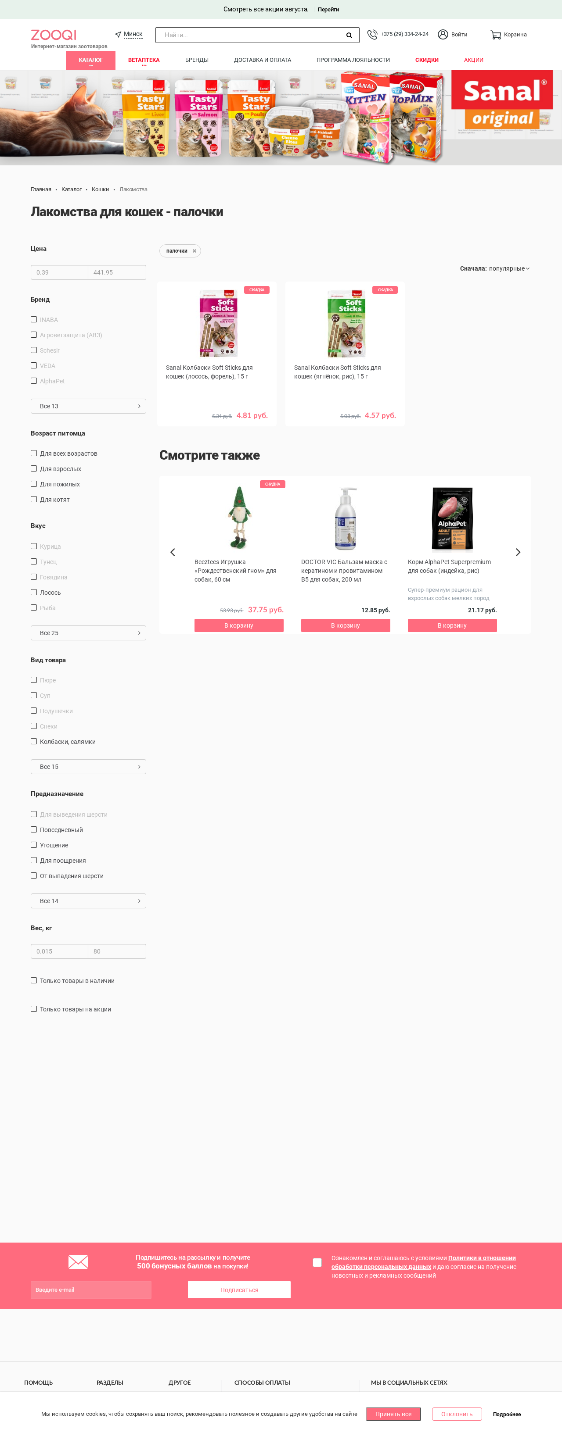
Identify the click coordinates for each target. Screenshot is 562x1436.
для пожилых (60, 484)
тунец (48, 561)
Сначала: (473, 268)
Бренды (197, 60)
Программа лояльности (353, 60)
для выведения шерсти (74, 814)
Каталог (91, 60)
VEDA (47, 365)
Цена (39, 249)
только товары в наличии (77, 980)
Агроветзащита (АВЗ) (71, 335)
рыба (48, 607)
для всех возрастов (68, 453)
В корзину (216, 437)
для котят (55, 499)
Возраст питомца (58, 433)
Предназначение (57, 794)
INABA (49, 319)
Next (520, 562)
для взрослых (60, 468)
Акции (473, 60)
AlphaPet (52, 381)
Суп (45, 695)
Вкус (38, 526)
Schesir (50, 350)
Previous (177, 567)
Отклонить (457, 1414)
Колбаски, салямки (68, 741)
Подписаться (239, 1289)
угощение (54, 845)
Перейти (328, 9)
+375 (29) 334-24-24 (404, 34)
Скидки (427, 60)
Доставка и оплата (262, 60)
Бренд (40, 300)
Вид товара (48, 660)
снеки (49, 726)
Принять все (393, 1414)
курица (50, 546)
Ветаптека (144, 60)
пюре (48, 680)
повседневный (61, 829)
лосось (50, 592)
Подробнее (507, 1414)
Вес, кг (41, 928)
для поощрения (63, 860)
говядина (54, 577)
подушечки (56, 710)
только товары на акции (75, 1009)
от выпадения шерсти (72, 875)
